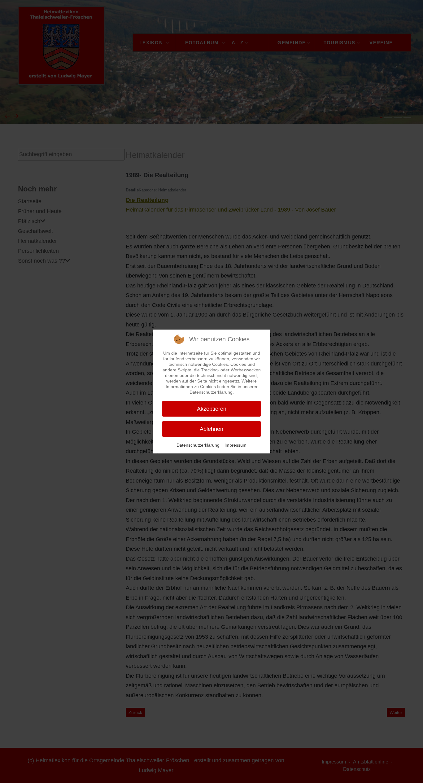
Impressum (235, 445)
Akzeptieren (211, 409)
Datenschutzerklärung (198, 445)
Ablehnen (211, 429)
